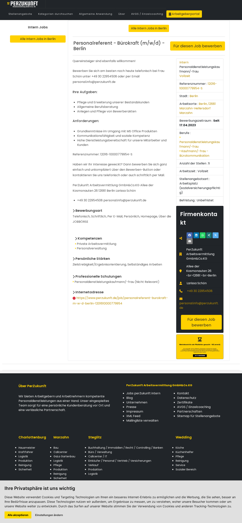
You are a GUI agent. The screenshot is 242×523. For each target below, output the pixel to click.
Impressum (134, 411)
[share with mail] (190, 241)
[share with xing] (209, 235)
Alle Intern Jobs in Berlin (38, 39)
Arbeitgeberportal (185, 14)
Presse (131, 407)
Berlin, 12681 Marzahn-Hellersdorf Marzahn (197, 108)
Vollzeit (184, 76)
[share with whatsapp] (203, 235)
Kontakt (183, 393)
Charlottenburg (32, 437)
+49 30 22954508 (200, 291)
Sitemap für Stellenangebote (198, 416)
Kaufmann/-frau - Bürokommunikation (194, 153)
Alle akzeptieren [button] (18, 515)
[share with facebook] (190, 235)
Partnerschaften (189, 411)
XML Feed (133, 416)
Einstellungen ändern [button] (49, 515)
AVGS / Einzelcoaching (194, 407)
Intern (183, 62)
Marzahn (61, 437)
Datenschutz (186, 398)
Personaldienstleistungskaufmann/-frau (199, 144)
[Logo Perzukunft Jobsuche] (23, 4)
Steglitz (95, 437)
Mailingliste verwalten (142, 420)
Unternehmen (136, 402)
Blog (129, 398)
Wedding (184, 437)
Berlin (194, 96)
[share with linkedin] (196, 235)
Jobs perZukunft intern (143, 393)
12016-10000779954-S (198, 86)
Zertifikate (184, 402)
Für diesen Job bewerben (197, 46)
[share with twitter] (216, 235)
